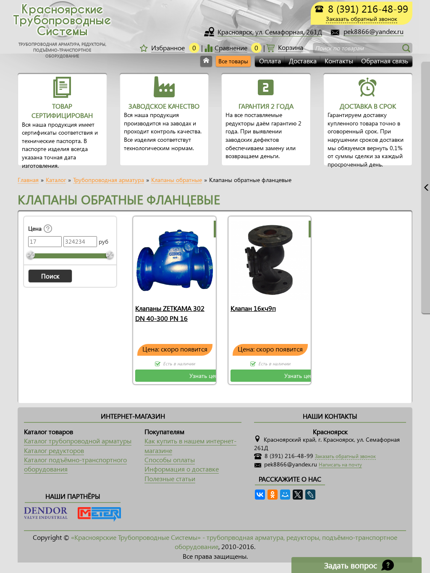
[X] (298, 495)
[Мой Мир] (285, 495)
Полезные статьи (169, 478)
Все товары (233, 61)
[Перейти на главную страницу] (206, 61)
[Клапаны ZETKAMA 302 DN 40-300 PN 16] (174, 258)
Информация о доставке (181, 468)
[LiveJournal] (310, 495)
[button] (50, 276)
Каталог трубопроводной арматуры (77, 440)
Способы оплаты (169, 459)
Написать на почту (340, 464)
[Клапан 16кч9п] (270, 258)
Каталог (56, 180)
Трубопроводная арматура (108, 180)
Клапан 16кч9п (253, 308)
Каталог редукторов (54, 450)
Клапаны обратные (176, 180)
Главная (28, 180)
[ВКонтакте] (260, 495)
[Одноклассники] (272, 495)
